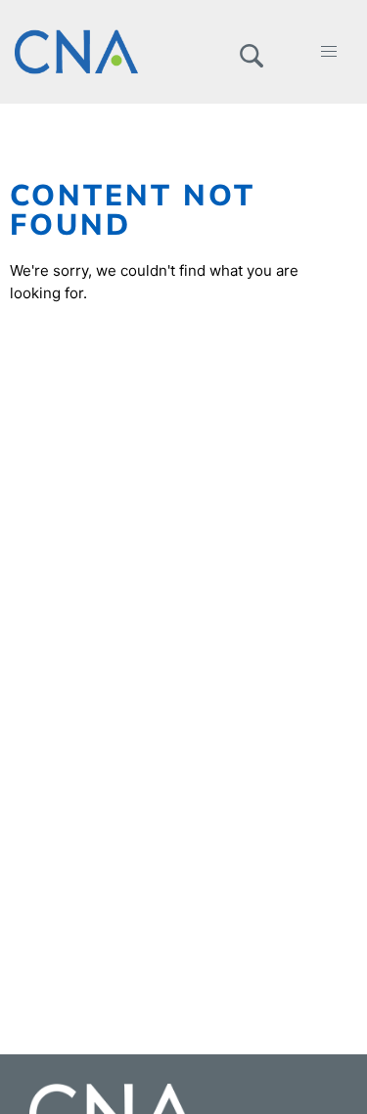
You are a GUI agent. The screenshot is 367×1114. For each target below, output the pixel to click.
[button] (251, 52)
